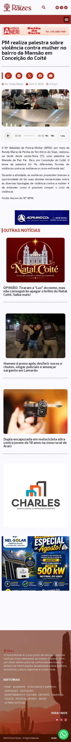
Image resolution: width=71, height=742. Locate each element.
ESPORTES (44, 694)
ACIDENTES (19, 687)
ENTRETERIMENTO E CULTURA (20, 694)
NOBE (54, 738)
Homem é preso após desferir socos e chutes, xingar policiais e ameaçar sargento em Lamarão (32, 366)
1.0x (62, 135)
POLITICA (21, 698)
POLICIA (9, 698)
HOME (7, 687)
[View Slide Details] (35, 30)
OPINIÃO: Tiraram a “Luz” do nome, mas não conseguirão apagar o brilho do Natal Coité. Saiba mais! (35, 290)
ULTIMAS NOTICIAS (15, 702)
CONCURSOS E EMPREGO (41, 687)
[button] (66, 19)
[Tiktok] (66, 7)
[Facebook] (57, 7)
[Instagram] (61, 7)
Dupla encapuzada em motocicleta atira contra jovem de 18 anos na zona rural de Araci (35, 442)
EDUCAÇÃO (26, 691)
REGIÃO (32, 698)
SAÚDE (42, 698)
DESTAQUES (11, 691)
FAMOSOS (57, 694)
